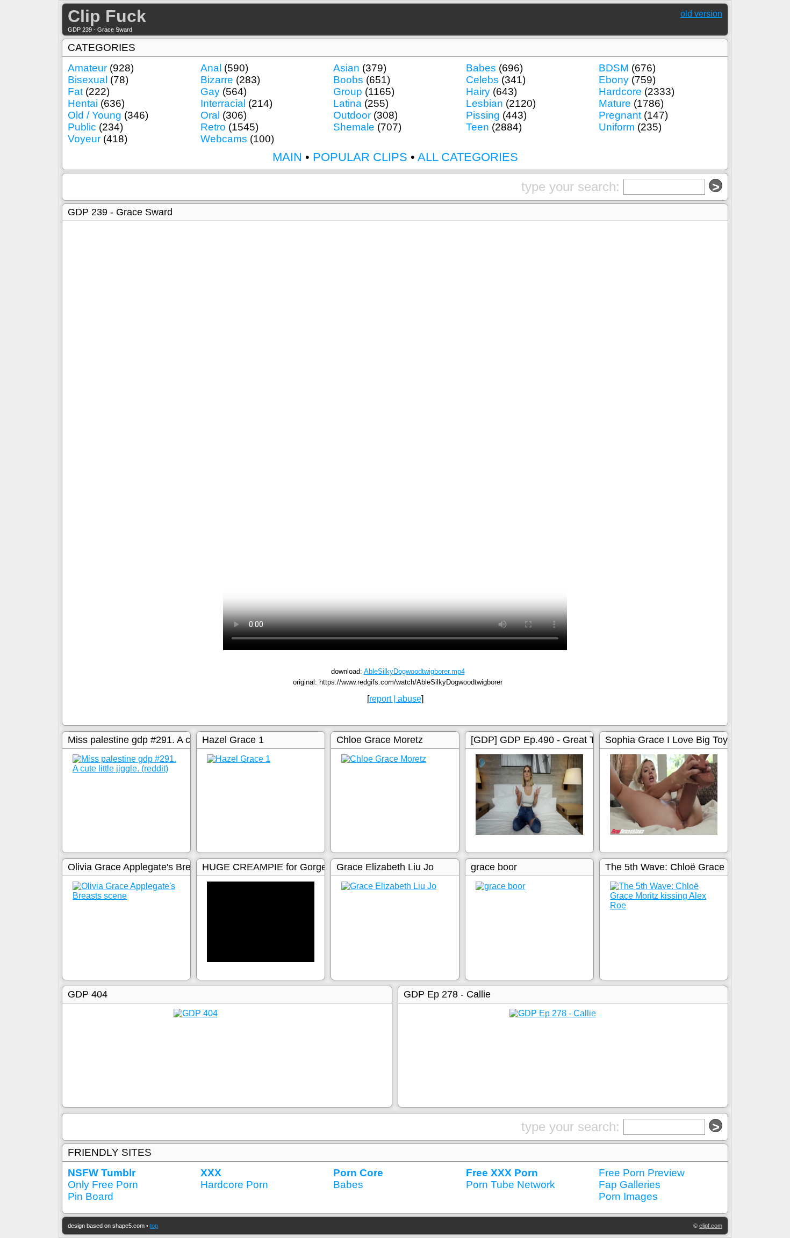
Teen (477, 127)
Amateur (87, 68)
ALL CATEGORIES (468, 157)
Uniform (617, 127)
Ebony (614, 79)
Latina (347, 103)
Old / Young (94, 115)
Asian (346, 68)
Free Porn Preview (642, 1172)
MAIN (287, 157)
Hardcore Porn (234, 1184)
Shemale (354, 127)
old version (701, 13)
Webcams (223, 138)
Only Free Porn (103, 1184)
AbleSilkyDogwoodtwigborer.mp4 (414, 671)
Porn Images (628, 1196)
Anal (210, 68)
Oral (210, 115)
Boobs (348, 79)
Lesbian (484, 103)
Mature (615, 103)
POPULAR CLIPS (360, 157)
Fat (75, 91)
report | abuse (395, 698)
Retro (213, 127)
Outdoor (352, 115)
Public (82, 127)
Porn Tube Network (510, 1184)
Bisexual (87, 79)
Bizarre (216, 79)
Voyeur (84, 138)
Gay (210, 91)
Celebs (482, 79)
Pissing (483, 115)
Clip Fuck (107, 16)
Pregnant (620, 115)
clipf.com (710, 1225)
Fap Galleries (629, 1184)
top (154, 1225)
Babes (481, 68)
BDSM (614, 68)
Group (347, 91)
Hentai (83, 103)
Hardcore (620, 91)
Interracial (223, 103)
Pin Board (90, 1196)
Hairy (478, 91)
